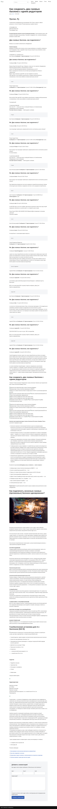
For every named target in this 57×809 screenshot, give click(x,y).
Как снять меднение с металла (17, 753)
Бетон (32, 1)
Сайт (36, 771)
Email (24, 771)
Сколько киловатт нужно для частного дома (20, 757)
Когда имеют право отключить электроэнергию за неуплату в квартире (26, 755)
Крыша (41, 1)
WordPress (11, 807)
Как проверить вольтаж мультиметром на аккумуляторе (23, 751)
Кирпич (36, 1)
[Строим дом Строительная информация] (6, 2)
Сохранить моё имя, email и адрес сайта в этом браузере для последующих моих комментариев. (28, 794)
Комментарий (15, 776)
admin (13, 13)
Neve (2, 807)
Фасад (49, 1)
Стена (45, 1)
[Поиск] (28, 2)
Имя (13, 771)
